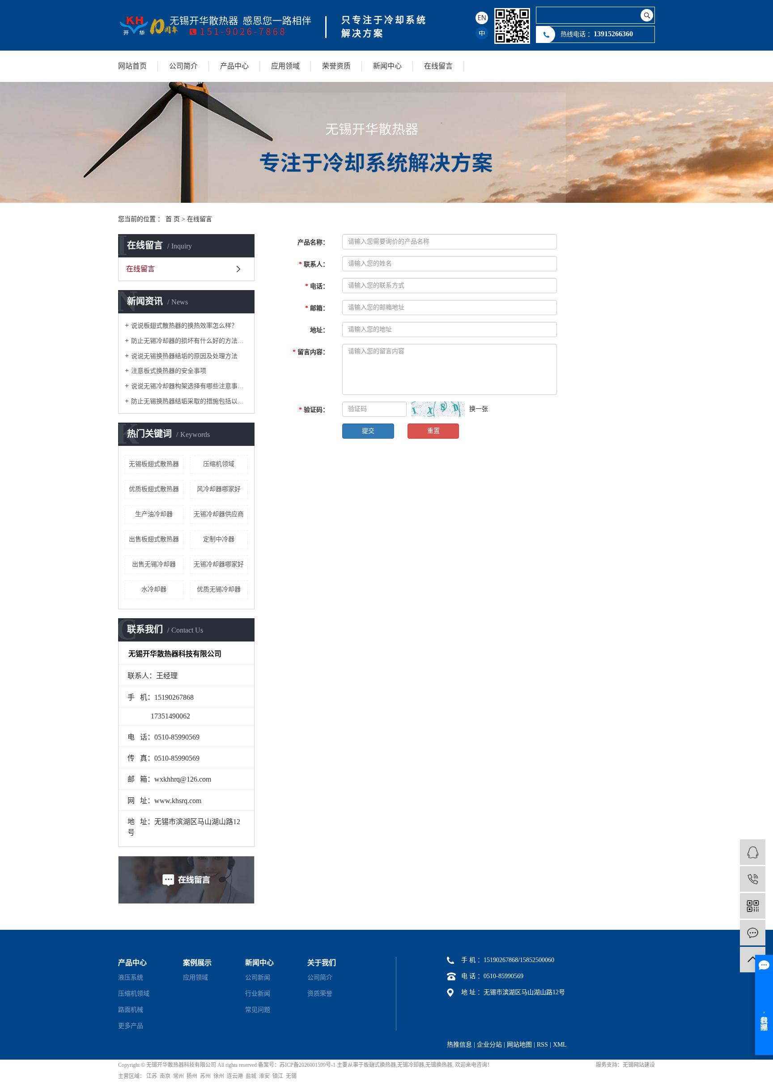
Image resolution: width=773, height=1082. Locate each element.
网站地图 (519, 1044)
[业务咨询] (752, 852)
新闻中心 (387, 66)
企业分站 (489, 1044)
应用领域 (285, 66)
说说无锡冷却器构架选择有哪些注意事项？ (189, 386)
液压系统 (130, 977)
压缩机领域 (218, 464)
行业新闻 (257, 993)
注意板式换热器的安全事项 (168, 371)
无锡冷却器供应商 (219, 514)
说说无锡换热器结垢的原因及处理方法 (184, 356)
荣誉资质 (336, 66)
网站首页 (132, 66)
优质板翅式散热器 (154, 489)
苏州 (205, 1076)
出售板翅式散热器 (154, 539)
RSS (542, 1044)
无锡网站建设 (639, 1065)
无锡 (291, 1076)
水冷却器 (153, 589)
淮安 (264, 1076)
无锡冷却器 (410, 1065)
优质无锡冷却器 (219, 589)
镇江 (277, 1076)
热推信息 (459, 1044)
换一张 (478, 409)
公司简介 (183, 66)
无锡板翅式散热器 (154, 464)
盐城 (251, 1076)
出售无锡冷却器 (154, 564)
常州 (178, 1076)
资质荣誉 (319, 993)
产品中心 (234, 66)
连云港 (235, 1076)
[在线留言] (752, 932)
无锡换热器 (438, 1065)
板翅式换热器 (380, 1065)
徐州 (218, 1076)
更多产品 (130, 1025)
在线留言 (438, 66)
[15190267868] (752, 879)
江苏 (151, 1076)
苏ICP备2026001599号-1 (308, 1065)
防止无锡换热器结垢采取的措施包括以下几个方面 (189, 401)
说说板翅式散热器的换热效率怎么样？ (184, 325)
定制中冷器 (218, 539)
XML (560, 1044)
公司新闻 (257, 977)
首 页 (173, 219)
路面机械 (130, 1009)
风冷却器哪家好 (219, 489)
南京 (165, 1076)
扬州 (192, 1076)
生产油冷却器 (154, 514)
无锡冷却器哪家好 (219, 564)
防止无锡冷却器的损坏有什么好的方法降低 (189, 341)
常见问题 (257, 1009)
